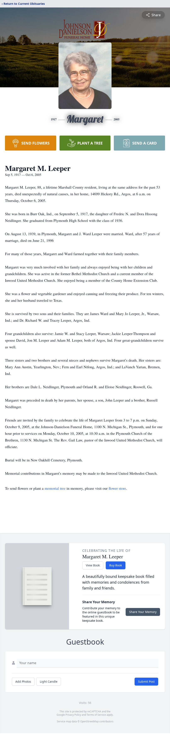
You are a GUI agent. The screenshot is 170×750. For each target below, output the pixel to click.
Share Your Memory (143, 612)
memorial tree (55, 488)
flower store (117, 488)
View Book (93, 565)
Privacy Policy (73, 715)
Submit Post (146, 681)
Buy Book (115, 565)
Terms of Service (96, 715)
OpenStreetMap (89, 721)
